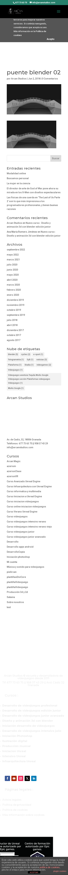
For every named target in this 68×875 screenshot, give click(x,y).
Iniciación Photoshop (17, 736)
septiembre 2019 (16, 315)
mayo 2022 (13, 254)
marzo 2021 (13, 259)
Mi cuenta (12, 562)
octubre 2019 (14, 310)
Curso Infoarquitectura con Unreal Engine (29, 486)
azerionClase (14, 471)
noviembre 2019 (15, 305)
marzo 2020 (13, 284)
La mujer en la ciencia (18, 183)
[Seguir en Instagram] (20, 778)
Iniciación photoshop (18, 557)
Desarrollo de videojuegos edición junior (31, 710)
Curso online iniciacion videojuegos (26, 506)
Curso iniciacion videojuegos (23, 501)
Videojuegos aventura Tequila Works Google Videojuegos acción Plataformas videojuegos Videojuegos (29, 379)
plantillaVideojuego (17, 582)
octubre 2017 (14, 335)
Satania (11, 597)
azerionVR (12, 476)
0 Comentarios (50, 78)
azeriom (11, 466)
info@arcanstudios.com (20, 447)
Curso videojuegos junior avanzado (26, 536)
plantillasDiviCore (16, 577)
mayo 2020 (13, 274)
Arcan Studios (18, 78)
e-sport (38, 354)
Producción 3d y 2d (17, 592)
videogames (44, 365)
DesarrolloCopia (16, 552)
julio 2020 (12, 264)
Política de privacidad (16, 804)
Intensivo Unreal (14, 756)
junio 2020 (12, 269)
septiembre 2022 (16, 249)
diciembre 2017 (15, 330)
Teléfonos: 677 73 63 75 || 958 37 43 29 (27, 443)
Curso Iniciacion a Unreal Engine (24, 496)
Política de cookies (15, 809)
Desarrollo (12, 541)
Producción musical (16, 746)
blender (13, 354)
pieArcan (12, 572)
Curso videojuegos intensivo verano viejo (29, 526)
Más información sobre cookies (23, 814)
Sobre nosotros (15, 602)
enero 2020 (13, 295)
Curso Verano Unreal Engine (22, 511)
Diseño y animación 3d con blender (27, 720)
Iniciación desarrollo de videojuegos (28, 725)
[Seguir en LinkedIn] (33, 778)
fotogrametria (16, 359)
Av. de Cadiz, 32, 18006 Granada (24, 439)
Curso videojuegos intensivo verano (26, 521)
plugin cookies (59, 871)
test (9, 607)
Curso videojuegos (17, 516)
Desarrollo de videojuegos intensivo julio (31, 730)
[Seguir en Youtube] (14, 778)
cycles (25, 354)
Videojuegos (15, 370)
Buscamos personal (18, 178)
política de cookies (50, 867)
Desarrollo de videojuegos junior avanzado (33, 715)
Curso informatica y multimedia (24, 491)
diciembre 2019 (15, 300)
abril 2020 (12, 280)
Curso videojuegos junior (20, 531)
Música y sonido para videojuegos (25, 567)
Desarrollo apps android (20, 546)
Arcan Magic (13, 461)
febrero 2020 (14, 290)
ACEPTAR (34, 872)
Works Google (16, 388)
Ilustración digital (14, 741)
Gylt (30, 359)
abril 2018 (12, 325)
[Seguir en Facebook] (7, 778)
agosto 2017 (13, 340)
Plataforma (14, 365)
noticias (41, 359)
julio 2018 (12, 320)
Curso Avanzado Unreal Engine (23, 481)
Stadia (29, 365)
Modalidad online (16, 173)
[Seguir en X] (27, 778)
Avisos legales (11, 799)
